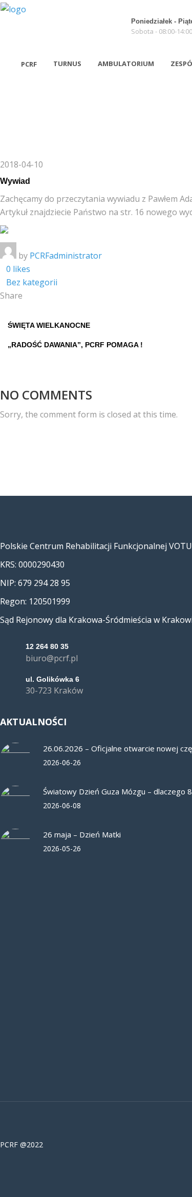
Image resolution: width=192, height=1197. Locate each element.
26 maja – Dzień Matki (82, 834)
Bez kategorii (31, 282)
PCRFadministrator (66, 255)
